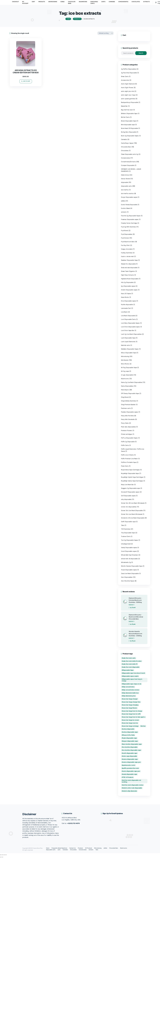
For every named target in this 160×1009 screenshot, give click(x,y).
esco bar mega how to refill (131, 714)
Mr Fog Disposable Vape (129, 367)
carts (59, 849)
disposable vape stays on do (132, 684)
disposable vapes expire (131, 676)
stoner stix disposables (128, 507)
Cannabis (124, 139)
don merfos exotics (127, 193)
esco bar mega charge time (131, 702)
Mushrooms (125, 378)
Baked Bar (124, 106)
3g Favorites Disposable (129, 73)
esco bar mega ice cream (131, 720)
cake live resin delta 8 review (132, 661)
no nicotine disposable (130, 747)
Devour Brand (125, 178)
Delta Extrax (125, 175)
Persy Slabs (125, 423)
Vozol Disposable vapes (128, 551)
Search (141, 53)
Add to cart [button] (26, 81)
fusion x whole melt (127, 256)
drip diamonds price (129, 696)
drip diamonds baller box (131, 693)
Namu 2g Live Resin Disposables (131, 382)
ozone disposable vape (130, 759)
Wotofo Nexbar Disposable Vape (131, 566)
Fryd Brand (124, 230)
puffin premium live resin (131, 768)
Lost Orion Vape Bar (127, 330)
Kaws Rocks (125, 297)
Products (80, 848)
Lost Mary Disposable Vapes (130, 323)
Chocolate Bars (126, 147)
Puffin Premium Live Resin (129, 458)
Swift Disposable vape (128, 521)
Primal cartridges (126, 434)
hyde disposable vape (130, 738)
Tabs (122, 525)
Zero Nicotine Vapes (127, 581)
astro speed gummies (128, 98)
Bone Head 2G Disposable (129, 128)
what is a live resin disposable (132, 788)
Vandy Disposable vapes (129, 547)
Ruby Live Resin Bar (127, 484)
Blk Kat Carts (125, 117)
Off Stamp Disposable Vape (130, 393)
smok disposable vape (130, 774)
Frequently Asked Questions (59, 848)
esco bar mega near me (130, 723)
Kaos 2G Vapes (126, 293)
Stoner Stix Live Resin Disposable (132, 510)
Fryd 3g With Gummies (128, 227)
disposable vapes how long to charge (132, 680)
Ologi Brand (125, 397)
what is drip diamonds (130, 791)
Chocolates (124, 150)
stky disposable (126, 499)
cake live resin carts (129, 658)
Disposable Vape (128, 670)
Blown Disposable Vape (128, 121)
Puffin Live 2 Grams (127, 455)
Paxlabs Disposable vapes (129, 412)
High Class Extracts (127, 275)
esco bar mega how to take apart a (134, 717)
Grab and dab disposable (129, 267)
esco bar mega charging (130, 705)
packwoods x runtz (129, 765)
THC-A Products (128, 777)
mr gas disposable (127, 375)
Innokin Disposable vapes (129, 290)
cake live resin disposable (131, 667)
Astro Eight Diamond (128, 84)
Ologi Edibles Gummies (128, 401)
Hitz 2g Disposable (127, 282)
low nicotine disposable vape (132, 744)
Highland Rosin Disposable (129, 279)
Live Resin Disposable (128, 315)
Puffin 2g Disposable (128, 441)
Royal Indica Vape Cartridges (130, 470)
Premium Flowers (126, 430)
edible (123, 201)
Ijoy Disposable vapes (128, 286)
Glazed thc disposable (128, 264)
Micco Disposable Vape (128, 353)
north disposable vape (130, 753)
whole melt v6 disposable (129, 558)
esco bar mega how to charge (132, 711)
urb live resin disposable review (133, 785)
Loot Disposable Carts (128, 319)
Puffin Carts (125, 445)
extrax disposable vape (130, 732)
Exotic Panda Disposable (129, 204)
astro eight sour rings (128, 95)
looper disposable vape (130, 741)
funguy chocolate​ (126, 249)
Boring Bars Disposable (128, 132)
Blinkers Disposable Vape (129, 113)
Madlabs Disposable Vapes (129, 349)
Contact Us (72, 848)
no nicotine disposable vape (132, 750)
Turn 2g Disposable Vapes (129, 540)
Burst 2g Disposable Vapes (130, 136)
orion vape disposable (130, 756)
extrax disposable (128, 729)
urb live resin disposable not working (131, 781)
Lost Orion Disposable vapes (130, 327)
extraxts (123, 212)
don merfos (125, 190)
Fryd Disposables (126, 234)
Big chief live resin (127, 110)
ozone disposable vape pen (132, 762)
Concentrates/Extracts (128, 161)
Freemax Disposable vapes (129, 219)
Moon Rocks (125, 364)
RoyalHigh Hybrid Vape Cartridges (132, 477)
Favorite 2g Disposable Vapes (130, 216)
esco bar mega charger (130, 699)
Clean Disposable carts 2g (129, 154)
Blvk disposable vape (128, 124)
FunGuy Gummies (126, 253)
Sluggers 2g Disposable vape (130, 488)
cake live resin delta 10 (130, 664)
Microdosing (125, 356)
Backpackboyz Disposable (129, 102)
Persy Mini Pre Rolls (127, 416)
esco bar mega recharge (131, 726)
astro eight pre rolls (127, 91)
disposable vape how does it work (134, 673)
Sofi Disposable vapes (128, 495)
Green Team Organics (128, 271)
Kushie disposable (127, 304)
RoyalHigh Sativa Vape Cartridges (132, 481)
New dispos (125, 390)
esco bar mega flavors (130, 708)
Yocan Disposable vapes (129, 570)
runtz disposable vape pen (131, 771)
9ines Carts (124, 76)
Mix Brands (124, 360)
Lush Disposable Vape (128, 338)
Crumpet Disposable (127, 165)
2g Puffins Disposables (128, 69)
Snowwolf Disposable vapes (130, 492)
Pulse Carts (124, 466)
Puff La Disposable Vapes (129, 438)
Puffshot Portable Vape (128, 462)
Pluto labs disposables (128, 427)
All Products (88, 848)
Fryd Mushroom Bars (128, 241)
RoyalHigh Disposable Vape (130, 473)
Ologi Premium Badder (128, 404)
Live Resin (124, 312)
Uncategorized (126, 544)
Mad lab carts (125, 345)
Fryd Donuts (125, 238)
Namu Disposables (127, 386)
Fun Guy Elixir (125, 245)
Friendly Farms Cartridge (129, 223)
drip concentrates (128, 687)
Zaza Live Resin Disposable (130, 573)
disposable (124, 182)
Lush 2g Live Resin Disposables (131, 334)
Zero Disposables (126, 577)
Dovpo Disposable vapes (129, 197)
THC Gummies (125, 529)
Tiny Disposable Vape (128, 533)
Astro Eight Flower (127, 87)
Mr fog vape (125, 371)
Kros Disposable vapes (128, 301)
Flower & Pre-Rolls (129, 735)
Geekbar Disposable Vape (129, 260)
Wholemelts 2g (126, 562)
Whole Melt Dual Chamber (129, 555)
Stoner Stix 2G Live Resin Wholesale (132, 503)
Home (47, 848)
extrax (143, 726)
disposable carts (126, 186)
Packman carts (126, 408)
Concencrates (125, 158)
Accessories (125, 80)
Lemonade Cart (126, 308)
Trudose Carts (125, 536)
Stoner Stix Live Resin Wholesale (131, 514)
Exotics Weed (125, 208)
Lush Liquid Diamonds (128, 341)
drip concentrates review (131, 690)
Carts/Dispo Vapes (127, 143)
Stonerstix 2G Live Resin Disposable (132, 518)
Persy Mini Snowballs (128, 419)
